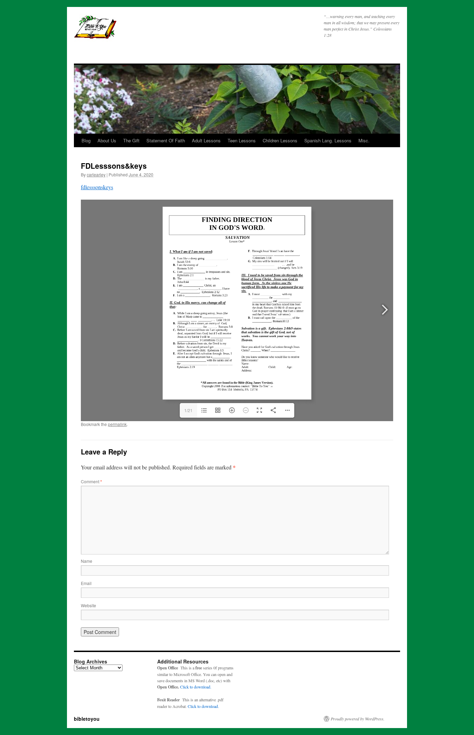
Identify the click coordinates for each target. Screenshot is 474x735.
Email (86, 583)
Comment (91, 481)
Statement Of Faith (165, 140)
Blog (86, 140)
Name (86, 561)
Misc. (364, 140)
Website (88, 605)
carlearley (96, 174)
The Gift (131, 140)
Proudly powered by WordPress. (357, 718)
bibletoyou (161, 30)
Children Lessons (280, 140)
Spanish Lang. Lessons (328, 140)
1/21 (188, 410)
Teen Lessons (242, 140)
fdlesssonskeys (97, 187)
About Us (107, 140)
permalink (117, 424)
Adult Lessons (206, 140)
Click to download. (195, 687)
